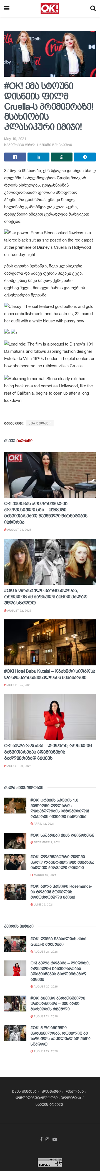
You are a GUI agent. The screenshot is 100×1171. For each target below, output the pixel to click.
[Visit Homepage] (50, 8)
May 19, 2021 (15, 139)
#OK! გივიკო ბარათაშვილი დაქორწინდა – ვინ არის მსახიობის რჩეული (58, 1003)
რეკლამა (75, 1091)
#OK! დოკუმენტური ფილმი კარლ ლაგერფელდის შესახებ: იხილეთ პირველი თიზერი (62, 862)
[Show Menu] (6, 8)
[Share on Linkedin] (38, 157)
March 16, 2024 (44, 875)
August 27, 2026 (45, 951)
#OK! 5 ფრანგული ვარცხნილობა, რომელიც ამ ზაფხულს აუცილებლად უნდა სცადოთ (46, 596)
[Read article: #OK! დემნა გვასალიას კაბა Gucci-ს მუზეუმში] (15, 944)
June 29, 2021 (43, 904)
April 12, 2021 (43, 823)
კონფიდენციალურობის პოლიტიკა (48, 1098)
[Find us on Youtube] (54, 1139)
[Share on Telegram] (85, 157)
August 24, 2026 (19, 529)
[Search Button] (93, 8)
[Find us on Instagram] (47, 1139)
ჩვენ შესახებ (24, 1091)
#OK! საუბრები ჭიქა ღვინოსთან (62, 835)
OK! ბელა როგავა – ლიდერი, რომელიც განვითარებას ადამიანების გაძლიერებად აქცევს (48, 751)
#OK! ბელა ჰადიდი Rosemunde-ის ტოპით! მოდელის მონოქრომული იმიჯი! (61, 891)
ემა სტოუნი (40, 423)
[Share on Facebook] (15, 157)
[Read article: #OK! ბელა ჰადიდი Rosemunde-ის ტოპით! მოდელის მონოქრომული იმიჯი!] (15, 892)
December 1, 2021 (47, 842)
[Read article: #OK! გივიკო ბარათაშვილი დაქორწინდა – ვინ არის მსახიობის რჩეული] (15, 1003)
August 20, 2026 (19, 765)
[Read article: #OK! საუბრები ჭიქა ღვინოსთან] (15, 841)
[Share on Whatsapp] (62, 157)
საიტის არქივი (49, 1104)
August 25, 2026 (19, 685)
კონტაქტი (51, 1091)
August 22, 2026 (19, 610)
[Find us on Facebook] (41, 1139)
